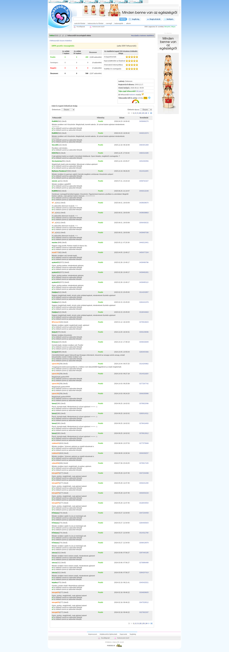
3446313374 (144, 133)
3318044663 (144, 312)
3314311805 (143, 171)
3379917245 (144, 463)
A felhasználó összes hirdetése (61, 41)
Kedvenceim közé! (123, 638)
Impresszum (92, 634)
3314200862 (144, 364)
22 (140, 113)
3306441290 (144, 483)
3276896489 (144, 563)
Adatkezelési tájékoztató (108, 634)
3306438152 (144, 223)
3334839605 (144, 592)
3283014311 (143, 413)
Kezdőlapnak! (105, 638)
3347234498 (144, 473)
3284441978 (144, 302)
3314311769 (143, 533)
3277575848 (144, 443)
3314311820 (143, 374)
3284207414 (144, 573)
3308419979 (144, 543)
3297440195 (144, 553)
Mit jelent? (140, 91)
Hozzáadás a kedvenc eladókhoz (142, 35)
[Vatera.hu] (114, 647)
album (128, 23)
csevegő (109, 23)
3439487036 (144, 233)
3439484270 (144, 121)
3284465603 (144, 523)
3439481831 (144, 272)
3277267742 (144, 384)
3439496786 (144, 262)
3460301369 (144, 145)
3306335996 (144, 393)
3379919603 (144, 322)
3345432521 (144, 582)
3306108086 (144, 332)
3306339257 (144, 453)
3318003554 (144, 503)
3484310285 (144, 153)
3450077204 (144, 252)
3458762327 (144, 181)
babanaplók (118, 23)
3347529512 (144, 602)
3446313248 (144, 191)
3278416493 (144, 423)
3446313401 (144, 242)
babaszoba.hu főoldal (95, 23)
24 (146, 113)
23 (143, 113)
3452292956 (144, 161)
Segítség (133, 634)
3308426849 (144, 342)
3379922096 (144, 403)
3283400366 (144, 352)
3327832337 (144, 612)
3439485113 (143, 282)
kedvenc (132, 95)
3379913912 (144, 433)
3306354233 (144, 493)
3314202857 (144, 292)
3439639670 (144, 203)
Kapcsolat (123, 634)
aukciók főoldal (79, 23)
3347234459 (144, 513)
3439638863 (144, 213)
